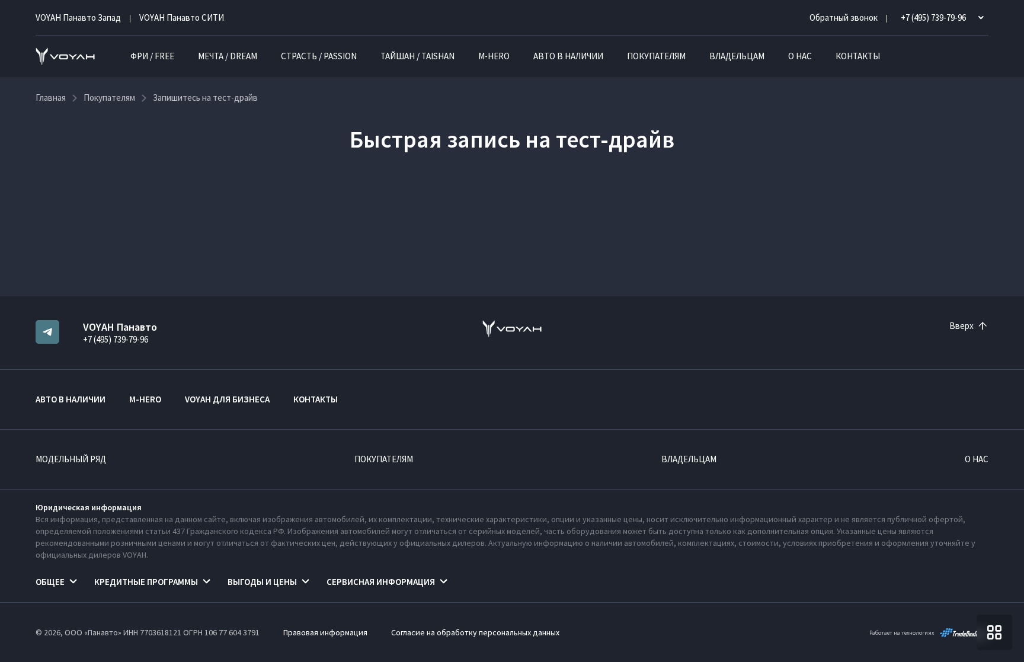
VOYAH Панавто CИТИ (181, 17)
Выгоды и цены (262, 581)
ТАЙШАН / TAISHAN (417, 56)
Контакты (858, 56)
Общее (50, 581)
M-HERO (494, 56)
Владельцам (736, 56)
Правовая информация (325, 632)
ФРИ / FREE (152, 56)
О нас (800, 56)
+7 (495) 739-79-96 (115, 339)
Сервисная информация (381, 581)
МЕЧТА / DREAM (227, 56)
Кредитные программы (146, 581)
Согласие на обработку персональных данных (475, 632)
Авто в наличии (568, 56)
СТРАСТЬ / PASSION (319, 56)
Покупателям (656, 56)
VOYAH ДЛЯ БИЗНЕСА (227, 399)
